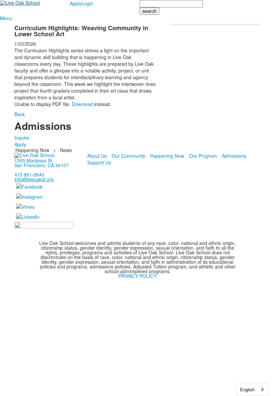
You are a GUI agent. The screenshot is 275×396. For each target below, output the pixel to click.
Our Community (128, 155)
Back (19, 114)
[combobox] (252, 389)
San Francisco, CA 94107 (41, 165)
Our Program (203, 155)
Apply (75, 3)
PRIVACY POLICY (137, 276)
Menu (6, 18)
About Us (97, 155)
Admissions (234, 155)
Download (82, 104)
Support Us (99, 162)
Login (87, 3)
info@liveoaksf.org (34, 179)
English (247, 389)
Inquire (21, 137)
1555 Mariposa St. (33, 160)
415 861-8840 (29, 174)
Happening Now (32, 150)
